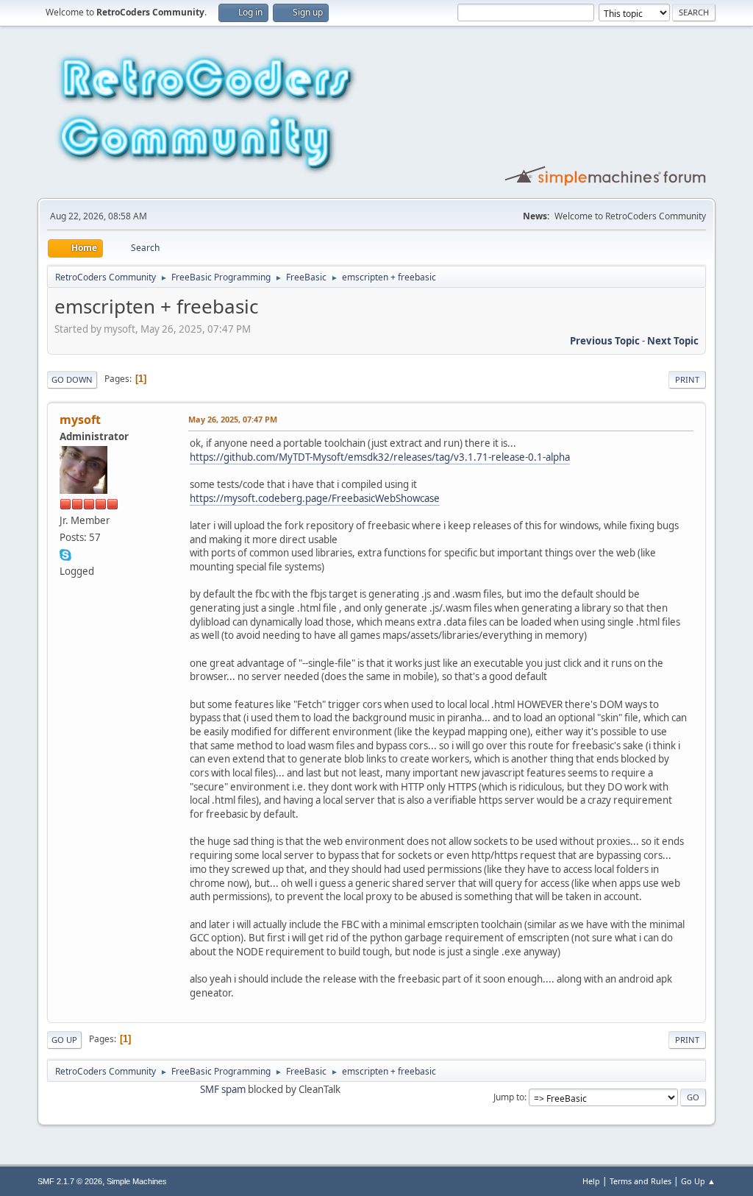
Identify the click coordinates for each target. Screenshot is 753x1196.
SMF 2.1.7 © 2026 (70, 1181)
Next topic (673, 340)
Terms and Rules (640, 1180)
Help (591, 1180)
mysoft (80, 419)
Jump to (508, 1097)
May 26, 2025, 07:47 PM (232, 419)
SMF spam (223, 1089)
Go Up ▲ (698, 1180)
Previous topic (605, 340)
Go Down (72, 379)
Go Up (64, 1039)
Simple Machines (137, 1181)
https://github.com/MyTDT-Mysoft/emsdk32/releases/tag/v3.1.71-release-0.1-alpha (380, 457)
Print (687, 379)
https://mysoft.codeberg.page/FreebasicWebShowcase (315, 498)
